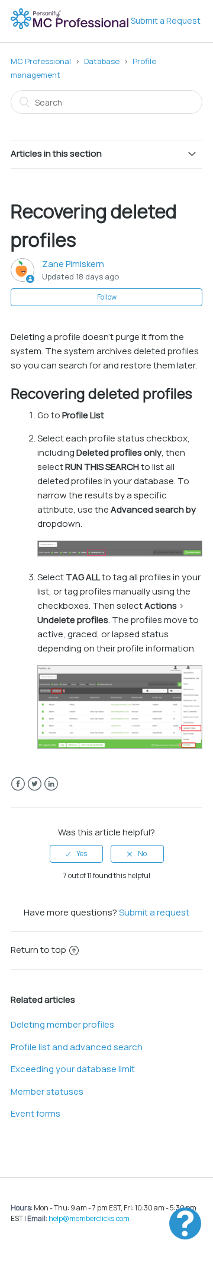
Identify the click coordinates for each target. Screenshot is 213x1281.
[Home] (71, 27)
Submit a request (154, 912)
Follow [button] (107, 297)
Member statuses (47, 1091)
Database (102, 61)
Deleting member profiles (62, 1024)
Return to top (38, 949)
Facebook (18, 784)
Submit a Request (166, 20)
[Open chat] (185, 1223)
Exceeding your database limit (73, 1069)
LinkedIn (51, 784)
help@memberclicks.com (89, 1218)
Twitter (34, 784)
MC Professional (41, 61)
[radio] (76, 854)
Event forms (35, 1113)
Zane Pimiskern (73, 264)
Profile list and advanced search (77, 1047)
